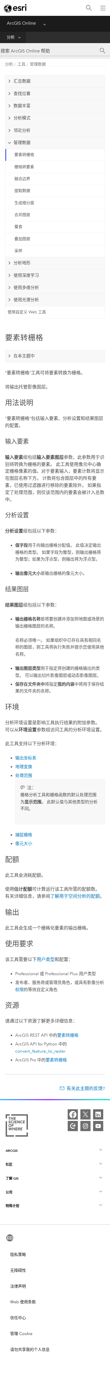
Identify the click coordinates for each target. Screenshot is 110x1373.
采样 (18, 250)
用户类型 (46, 959)
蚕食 (18, 226)
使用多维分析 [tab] (26, 287)
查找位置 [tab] (22, 93)
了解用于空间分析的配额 (75, 896)
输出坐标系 (25, 758)
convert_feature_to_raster (40, 1051)
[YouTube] (98, 1126)
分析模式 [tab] (22, 118)
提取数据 (22, 190)
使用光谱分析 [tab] (26, 299)
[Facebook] (73, 1114)
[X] (85, 1114)
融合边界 (22, 178)
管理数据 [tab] (22, 142)
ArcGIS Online (21, 23)
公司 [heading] (9, 1192)
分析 (11, 37)
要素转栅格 (24, 154)
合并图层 (22, 214)
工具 (21, 64)
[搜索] (88, 8)
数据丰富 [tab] (22, 105)
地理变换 (23, 766)
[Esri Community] (73, 1126)
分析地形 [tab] (22, 262)
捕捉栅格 (23, 834)
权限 (19, 989)
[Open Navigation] (103, 8)
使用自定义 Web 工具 (27, 312)
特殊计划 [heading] (12, 1206)
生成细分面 (24, 202)
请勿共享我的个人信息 (30, 1349)
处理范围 (23, 775)
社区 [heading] (9, 1164)
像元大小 (23, 843)
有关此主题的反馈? (86, 1088)
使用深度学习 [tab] (26, 275)
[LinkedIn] (98, 1114)
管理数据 (38, 64)
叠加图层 (22, 238)
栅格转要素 (24, 166)
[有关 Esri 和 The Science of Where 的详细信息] (17, 1126)
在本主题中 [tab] (24, 355)
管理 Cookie (21, 1333)
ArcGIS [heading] (12, 1150)
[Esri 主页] (16, 8)
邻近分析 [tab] (22, 130)
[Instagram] (85, 1126)
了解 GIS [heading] (12, 1178)
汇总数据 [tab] (22, 81)
